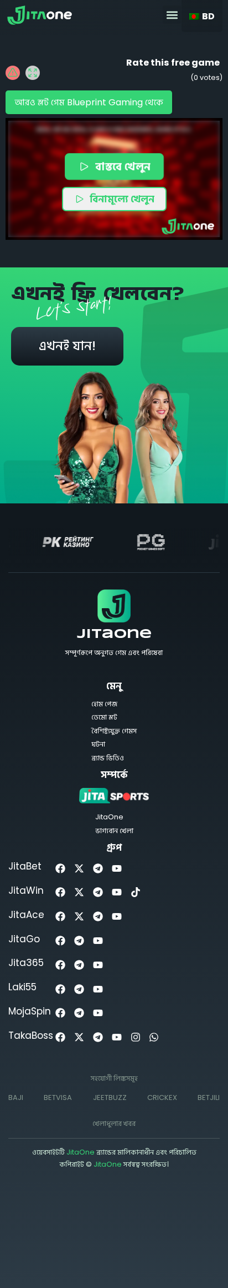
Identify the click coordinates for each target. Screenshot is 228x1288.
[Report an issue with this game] (13, 73)
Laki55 (22, 987)
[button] (172, 15)
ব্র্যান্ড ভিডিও (107, 758)
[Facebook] (61, 868)
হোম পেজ (104, 704)
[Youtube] (116, 868)
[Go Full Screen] (32, 73)
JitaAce (26, 914)
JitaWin (26, 890)
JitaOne (114, 635)
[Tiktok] (135, 892)
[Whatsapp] (154, 1037)
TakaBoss (30, 1035)
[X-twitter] (79, 868)
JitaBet (25, 866)
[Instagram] (135, 1037)
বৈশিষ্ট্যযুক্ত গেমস (114, 731)
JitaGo (24, 939)
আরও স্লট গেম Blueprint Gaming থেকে (88, 102)
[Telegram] (98, 868)
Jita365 (26, 962)
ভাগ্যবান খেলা (114, 830)
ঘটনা (98, 744)
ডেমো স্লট (104, 717)
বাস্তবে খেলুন (122, 166)
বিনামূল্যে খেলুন (122, 199)
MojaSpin (29, 1011)
